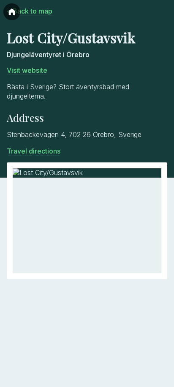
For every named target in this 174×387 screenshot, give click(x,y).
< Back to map (29, 11)
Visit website (27, 70)
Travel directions (33, 151)
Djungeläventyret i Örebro (48, 54)
